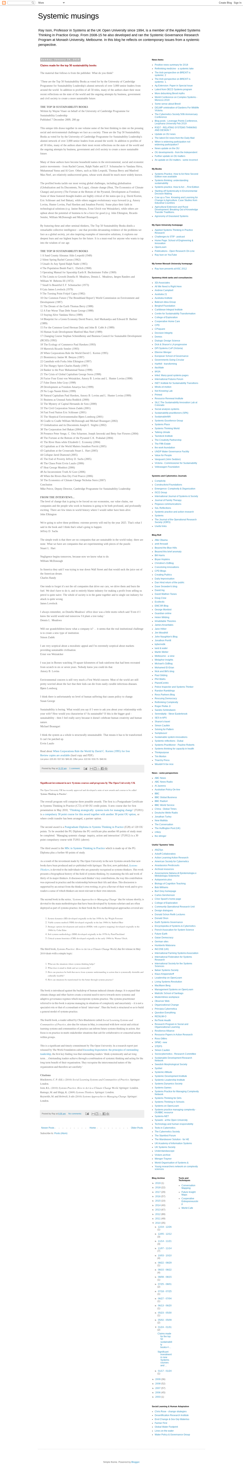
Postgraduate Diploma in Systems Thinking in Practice (94, 827)
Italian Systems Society (166, 970)
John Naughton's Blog (166, 636)
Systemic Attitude (163, 1072)
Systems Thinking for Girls (168, 1098)
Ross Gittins (161, 1038)
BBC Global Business (166, 797)
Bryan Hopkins (162, 559)
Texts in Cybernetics (165, 1128)
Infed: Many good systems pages (172, 375)
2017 (158, 1192)
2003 (158, 1397)
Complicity (160, 481)
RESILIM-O (160, 1016)
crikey (158, 832)
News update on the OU (167, 148)
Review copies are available (55, 755)
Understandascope (164, 1151)
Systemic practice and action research (174, 511)
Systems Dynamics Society (168, 1083)
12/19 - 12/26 (165, 1227)
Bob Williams (161, 887)
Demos (158, 336)
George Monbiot (163, 609)
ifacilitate (159, 367)
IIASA (157, 371)
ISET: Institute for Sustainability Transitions (176, 383)
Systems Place (162, 424)
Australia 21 (161, 294)
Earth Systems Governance (169, 922)
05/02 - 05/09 (165, 1320)
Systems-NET (162, 1116)
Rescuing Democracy (166, 698)
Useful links (161, 526)
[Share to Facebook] (102, 768)
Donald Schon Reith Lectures (170, 914)
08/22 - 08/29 (165, 1262)
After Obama (161, 540)
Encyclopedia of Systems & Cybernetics (175, 926)
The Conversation (164, 824)
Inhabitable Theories (165, 621)
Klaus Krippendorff (164, 974)
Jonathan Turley (163, 816)
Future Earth (161, 933)
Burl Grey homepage (165, 891)
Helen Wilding (162, 617)
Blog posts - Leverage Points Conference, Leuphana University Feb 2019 (176, 122)
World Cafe (187, 1208)
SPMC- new (161, 1042)
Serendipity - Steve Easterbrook (171, 713)
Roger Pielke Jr (163, 706)
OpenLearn (160, 247)
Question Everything (165, 1012)
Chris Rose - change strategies (171, 1411)
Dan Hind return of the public (169, 582)
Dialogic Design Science (167, 340)
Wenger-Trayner (163, 1158)
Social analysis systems (167, 409)
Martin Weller (161, 652)
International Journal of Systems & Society (176, 496)
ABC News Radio (164, 782)
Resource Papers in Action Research (174, 1034)
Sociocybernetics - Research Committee (175, 1054)
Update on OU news (165, 134)
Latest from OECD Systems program (173, 89)
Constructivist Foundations (168, 484)
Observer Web (162, 1001)
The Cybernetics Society (167, 1131)
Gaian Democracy (164, 937)
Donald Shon (161, 918)
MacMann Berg (162, 985)
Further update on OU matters (170, 156)
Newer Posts (47, 1128)
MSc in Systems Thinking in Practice (85, 848)
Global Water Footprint (166, 1427)
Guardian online (163, 613)
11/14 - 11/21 (165, 1241)
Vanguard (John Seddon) (168, 459)
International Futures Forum (169, 379)
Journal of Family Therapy (168, 500)
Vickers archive (162, 1155)
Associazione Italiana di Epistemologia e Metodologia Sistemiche (175, 874)
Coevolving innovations (167, 567)
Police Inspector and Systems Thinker (174, 687)
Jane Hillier (160, 629)
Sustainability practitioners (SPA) (171, 413)
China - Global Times (166, 809)
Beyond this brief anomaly (168, 551)
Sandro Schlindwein (165, 710)
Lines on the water (164, 1431)
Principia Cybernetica (166, 1009)
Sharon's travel (162, 721)
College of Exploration (166, 317)
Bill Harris (160, 555)
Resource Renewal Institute (169, 398)
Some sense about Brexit (168, 104)
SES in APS (161, 717)
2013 (158, 1209)
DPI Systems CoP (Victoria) (169, 348)
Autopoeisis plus (163, 879)
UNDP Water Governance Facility (172, 451)
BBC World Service (164, 805)
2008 (158, 1383)
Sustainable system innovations (171, 737)
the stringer (160, 836)
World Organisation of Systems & (172, 1162)
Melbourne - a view (164, 656)
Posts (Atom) (60, 1133)
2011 (158, 1218)
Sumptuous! (161, 733)
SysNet (158, 1068)
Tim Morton (160, 756)
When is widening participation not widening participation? (172, 143)
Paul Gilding (161, 675)
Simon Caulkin (162, 725)
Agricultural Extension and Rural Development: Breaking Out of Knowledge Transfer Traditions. (176, 210)
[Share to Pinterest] (106, 768)
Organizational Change (167, 1005)
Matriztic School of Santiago (169, 993)
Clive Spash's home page (168, 899)
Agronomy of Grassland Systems (171, 216)
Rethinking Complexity (166, 702)
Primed (158, 394)
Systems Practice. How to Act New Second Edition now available (176, 175)
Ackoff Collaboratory (165, 854)
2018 (158, 1187)
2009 (158, 1379)
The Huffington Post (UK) (167, 828)
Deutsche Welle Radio (166, 812)
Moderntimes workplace (167, 997)
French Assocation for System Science (174, 929)
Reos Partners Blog (165, 694)
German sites (161, 941)
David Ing (160, 590)
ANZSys (159, 850)
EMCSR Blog (161, 605)
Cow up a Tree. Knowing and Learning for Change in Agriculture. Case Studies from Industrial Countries (176, 200)
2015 (158, 1200)
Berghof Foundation (165, 306)
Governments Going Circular (169, 360)
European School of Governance (172, 356)
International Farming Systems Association (176, 953)
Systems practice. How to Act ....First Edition (177, 187)
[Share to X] (99, 768)
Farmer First (161, 1423)
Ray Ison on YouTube (166, 255)
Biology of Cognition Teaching (170, 883)
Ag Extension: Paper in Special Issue (174, 85)
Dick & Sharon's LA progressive (171, 344)
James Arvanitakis (164, 625)
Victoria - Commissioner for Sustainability (176, 463)
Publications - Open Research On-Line (175, 251)
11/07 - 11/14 (165, 1248)
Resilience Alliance (164, 1030)
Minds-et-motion (163, 387)
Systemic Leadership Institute (170, 1080)
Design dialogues (164, 910)
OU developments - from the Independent (176, 152)
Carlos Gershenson (165, 895)
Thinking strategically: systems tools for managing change (101, 810)
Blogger (135, 1462)
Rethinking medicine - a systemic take (174, 68)
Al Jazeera (160, 785)
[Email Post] (85, 768)
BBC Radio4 (161, 801)
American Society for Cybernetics (172, 861)
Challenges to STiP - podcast (170, 236)
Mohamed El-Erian (164, 667)
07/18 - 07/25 (165, 1291)
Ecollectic (160, 601)
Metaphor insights (164, 659)
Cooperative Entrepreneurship (189, 1201)
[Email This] (91, 768)
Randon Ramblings (165, 690)
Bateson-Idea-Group (165, 302)
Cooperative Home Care (167, 321)
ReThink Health (163, 1020)
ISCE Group (161, 492)
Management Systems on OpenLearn (174, 989)
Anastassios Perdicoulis (167, 865)
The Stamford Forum (165, 1135)
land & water (161, 648)
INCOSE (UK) (162, 949)
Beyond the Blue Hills (166, 547)
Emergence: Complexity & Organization (175, 488)
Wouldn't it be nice (164, 764)
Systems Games (163, 1087)
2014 (158, 1205)
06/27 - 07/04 (165, 1298)
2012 (158, 1214)
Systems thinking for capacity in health (174, 748)
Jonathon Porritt (163, 640)
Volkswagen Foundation (167, 467)
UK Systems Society (165, 1147)
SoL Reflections (163, 508)
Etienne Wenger (163, 352)
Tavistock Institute (164, 436)
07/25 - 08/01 (165, 1284)
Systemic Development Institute (171, 1076)
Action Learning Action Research (172, 857)
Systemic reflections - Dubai (169, 741)
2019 (158, 1183)
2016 (158, 1196)
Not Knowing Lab (164, 391)
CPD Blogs (160, 571)
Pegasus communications (168, 504)
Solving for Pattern (164, 729)
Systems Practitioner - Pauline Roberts (174, 745)
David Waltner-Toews (166, 594)
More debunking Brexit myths (170, 93)
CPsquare (160, 329)
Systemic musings (68, 16)
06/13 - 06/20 (165, 1305)
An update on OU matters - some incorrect (176, 160)
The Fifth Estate (163, 443)
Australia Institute (163, 298)
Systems (159, 515)
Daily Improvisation (164, 578)
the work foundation (165, 447)
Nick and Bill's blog (164, 671)
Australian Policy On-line (167, 789)
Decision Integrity (164, 333)
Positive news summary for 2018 (171, 64)
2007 (158, 1388)
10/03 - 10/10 (165, 1255)
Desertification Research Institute (172, 1415)
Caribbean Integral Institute (169, 309)
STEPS (158, 1046)
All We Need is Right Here (168, 286)
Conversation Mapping (188, 1186)
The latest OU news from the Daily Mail (175, 138)
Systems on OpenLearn (167, 1106)
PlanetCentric (162, 683)
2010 (158, 1223)
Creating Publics (163, 574)
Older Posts (137, 1128)
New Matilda (161, 820)
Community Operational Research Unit (175, 906)
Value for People (163, 455)
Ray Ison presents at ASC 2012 (171, 268)
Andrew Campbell (164, 290)
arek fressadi (161, 544)
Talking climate (162, 432)
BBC (157, 793)
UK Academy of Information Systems (173, 1143)
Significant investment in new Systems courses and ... (165, 1358)
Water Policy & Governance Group (172, 1434)
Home (93, 1128)
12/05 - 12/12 (165, 1234)
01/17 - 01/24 (165, 1371)
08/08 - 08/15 (165, 1277)
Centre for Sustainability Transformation (175, 313)
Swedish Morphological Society (171, 1064)
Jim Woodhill (161, 632)
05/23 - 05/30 (165, 1312)
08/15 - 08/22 (165, 1269)
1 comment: (75, 768)
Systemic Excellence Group (169, 420)
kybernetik (160, 644)
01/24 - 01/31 (165, 1327)
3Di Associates (162, 282)
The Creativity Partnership (168, 440)
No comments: (75, 1113)
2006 (158, 1392)
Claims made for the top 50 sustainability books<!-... (165, 1340)
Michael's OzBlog (164, 663)
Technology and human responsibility (174, 1124)
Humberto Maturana (165, 945)
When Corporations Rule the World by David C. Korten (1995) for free (91, 751)
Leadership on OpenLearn (168, 977)
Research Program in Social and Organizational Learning (171, 1025)
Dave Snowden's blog (166, 586)
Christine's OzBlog (164, 563)
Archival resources (164, 869)
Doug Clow (160, 598)
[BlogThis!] (95, 768)
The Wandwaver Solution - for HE (172, 1139)
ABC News (160, 778)
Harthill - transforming (166, 363)
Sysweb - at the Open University (171, 1120)
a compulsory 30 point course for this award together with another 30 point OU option (89, 814)
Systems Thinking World (167, 428)
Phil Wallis (160, 679)
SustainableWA (163, 416)
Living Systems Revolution (168, 981)
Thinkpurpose (162, 752)
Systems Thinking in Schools (169, 1102)
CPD (157, 325)
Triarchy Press (162, 760)
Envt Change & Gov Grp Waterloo (172, 1419)
